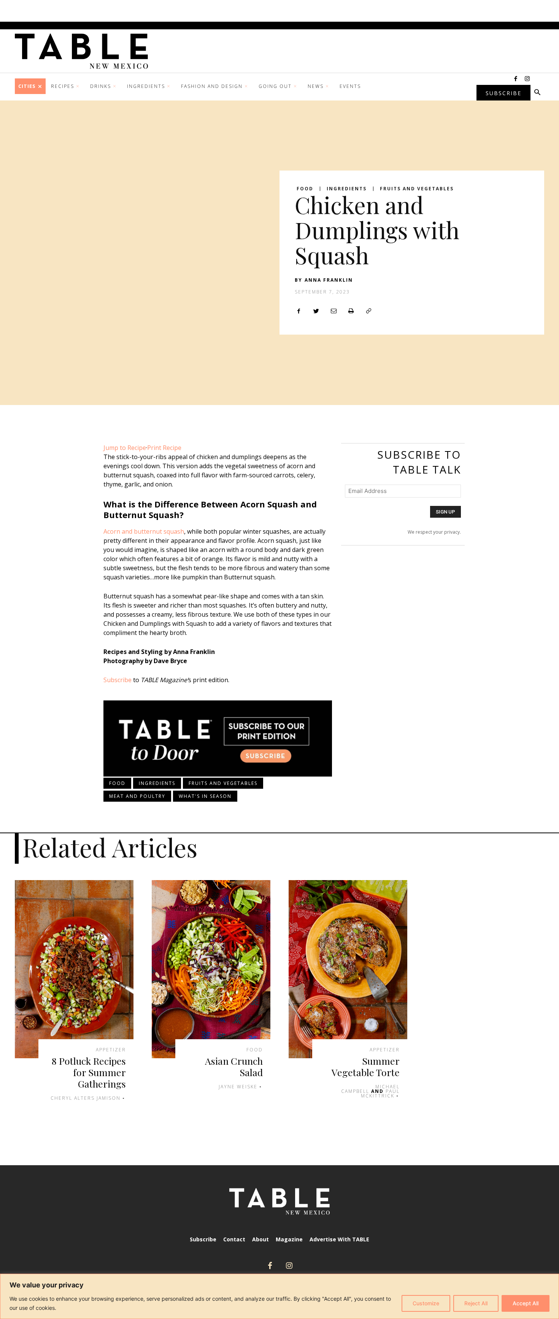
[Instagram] (527, 79)
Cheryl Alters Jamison (86, 1098)
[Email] (333, 311)
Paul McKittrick (380, 1093)
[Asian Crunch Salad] (211, 969)
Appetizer (111, 1050)
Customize (426, 1303)
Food (305, 189)
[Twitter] (316, 311)
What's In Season (205, 796)
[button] (537, 93)
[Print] (351, 311)
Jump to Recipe (124, 447)
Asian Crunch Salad (234, 1066)
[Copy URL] (368, 311)
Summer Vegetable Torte (366, 1066)
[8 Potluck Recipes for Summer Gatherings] (74, 969)
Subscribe (117, 680)
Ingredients (347, 189)
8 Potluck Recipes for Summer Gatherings (89, 1072)
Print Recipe (164, 447)
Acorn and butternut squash (143, 531)
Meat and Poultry (137, 796)
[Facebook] (515, 79)
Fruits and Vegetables (417, 189)
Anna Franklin (329, 280)
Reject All (476, 1303)
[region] (279, 1296)
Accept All (525, 1303)
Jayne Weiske (238, 1086)
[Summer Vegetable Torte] (348, 969)
